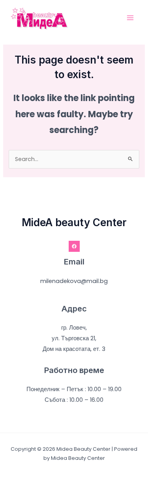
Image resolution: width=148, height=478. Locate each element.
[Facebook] (74, 246)
